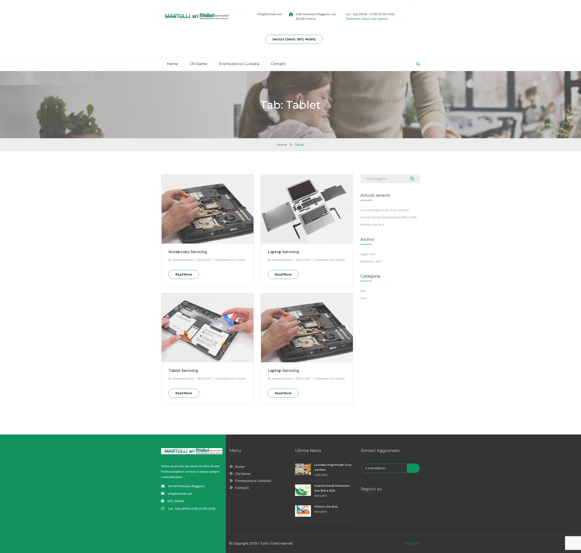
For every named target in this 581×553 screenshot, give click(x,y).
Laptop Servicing (283, 252)
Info (363, 291)
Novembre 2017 (371, 261)
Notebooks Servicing (187, 252)
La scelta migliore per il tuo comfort (384, 210)
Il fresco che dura (372, 224)
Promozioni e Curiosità (239, 64)
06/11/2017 (303, 260)
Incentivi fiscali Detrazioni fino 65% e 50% (388, 217)
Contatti (278, 64)
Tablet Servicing (183, 370)
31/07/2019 (320, 474)
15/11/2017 (204, 260)
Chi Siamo (198, 64)
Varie (363, 298)
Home (172, 64)
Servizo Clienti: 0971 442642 (294, 39)
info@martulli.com (269, 14)
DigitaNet (412, 543)
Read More (183, 274)
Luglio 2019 (367, 254)
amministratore (182, 260)
